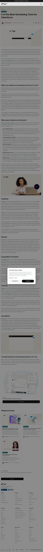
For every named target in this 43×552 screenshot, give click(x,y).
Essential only (15, 281)
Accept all (28, 281)
